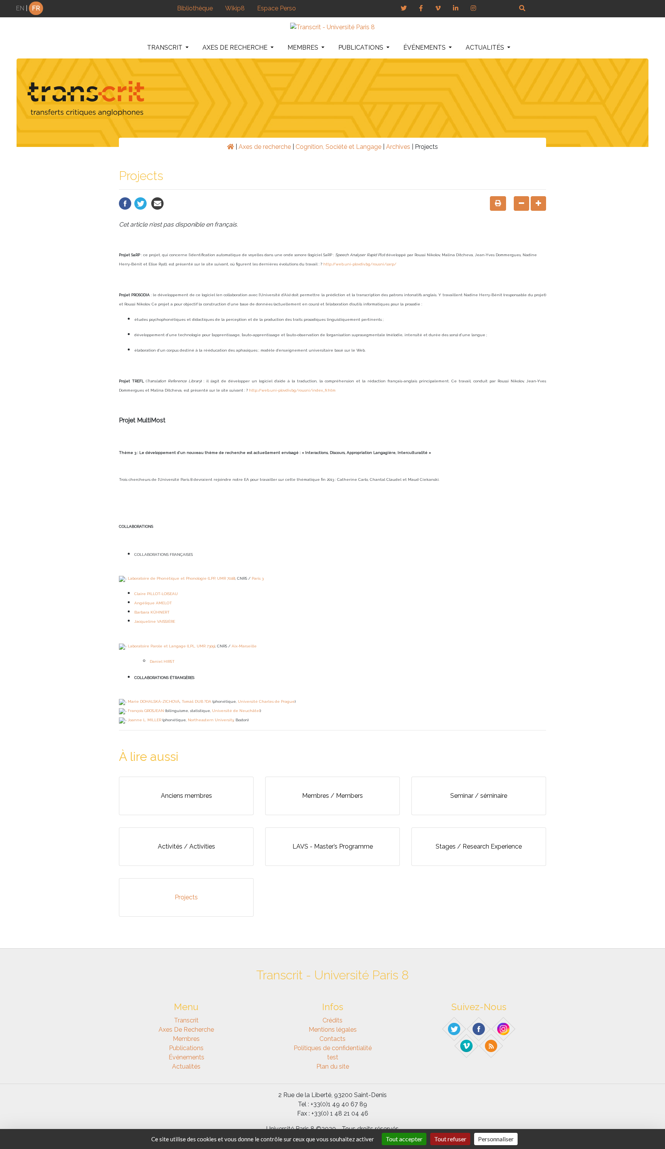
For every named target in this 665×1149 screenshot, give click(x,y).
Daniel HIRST (162, 661)
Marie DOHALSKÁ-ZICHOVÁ (154, 701)
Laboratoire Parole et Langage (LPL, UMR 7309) (171, 646)
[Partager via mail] (157, 203)
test (332, 1057)
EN (20, 8)
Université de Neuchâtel (236, 711)
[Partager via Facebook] (125, 203)
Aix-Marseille (244, 646)
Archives (398, 146)
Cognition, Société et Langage (338, 146)
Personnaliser (496, 1138)
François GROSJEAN (146, 711)
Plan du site (332, 1066)
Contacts (332, 1038)
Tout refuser (450, 1138)
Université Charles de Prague (266, 701)
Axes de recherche (235, 47)
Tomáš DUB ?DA (196, 701)
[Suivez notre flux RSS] (491, 1045)
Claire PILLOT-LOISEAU (156, 594)
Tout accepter (404, 1138)
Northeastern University (211, 720)
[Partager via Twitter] (140, 203)
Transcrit (165, 47)
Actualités (486, 47)
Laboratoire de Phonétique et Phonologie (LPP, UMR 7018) (181, 578)
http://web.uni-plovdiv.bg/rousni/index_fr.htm (292, 390)
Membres (303, 47)
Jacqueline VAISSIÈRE (154, 621)
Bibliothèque (195, 8)
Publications (361, 47)
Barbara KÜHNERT (152, 612)
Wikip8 (235, 8)
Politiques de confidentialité (333, 1048)
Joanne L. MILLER (144, 720)
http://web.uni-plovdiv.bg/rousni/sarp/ (359, 264)
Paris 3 (258, 578)
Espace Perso (276, 8)
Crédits (332, 1020)
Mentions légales (333, 1029)
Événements (425, 47)
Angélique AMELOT (153, 603)
